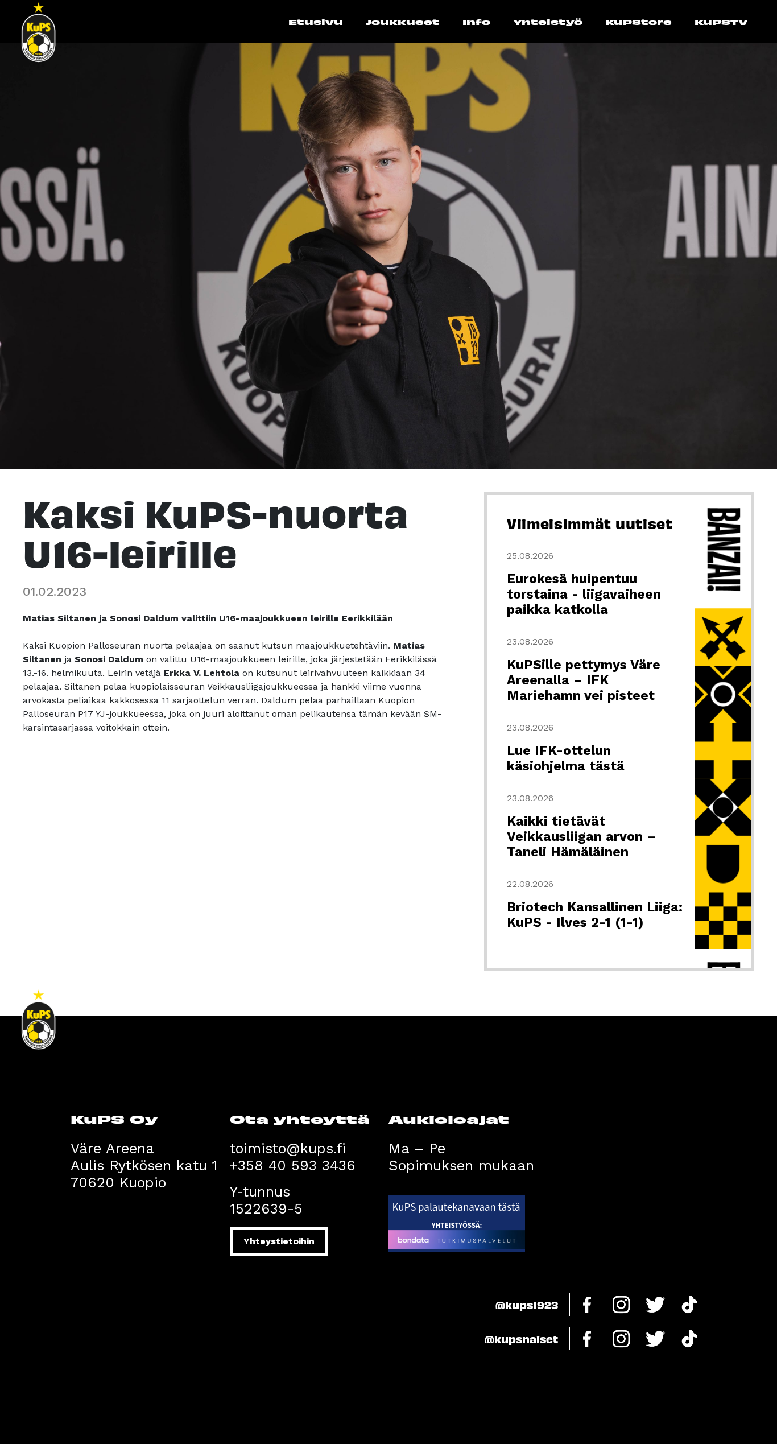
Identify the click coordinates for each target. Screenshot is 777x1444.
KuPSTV (721, 21)
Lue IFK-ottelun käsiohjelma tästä (566, 758)
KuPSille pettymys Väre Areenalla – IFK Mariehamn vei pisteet (583, 680)
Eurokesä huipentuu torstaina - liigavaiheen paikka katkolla (584, 594)
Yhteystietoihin (279, 1241)
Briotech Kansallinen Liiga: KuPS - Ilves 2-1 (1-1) (595, 915)
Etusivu (315, 21)
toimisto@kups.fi (288, 1148)
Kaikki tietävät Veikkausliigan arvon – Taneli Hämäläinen (581, 837)
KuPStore (638, 21)
